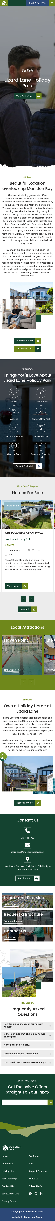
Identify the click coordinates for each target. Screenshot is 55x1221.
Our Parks (34, 1156)
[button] (23, 599)
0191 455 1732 (27, 838)
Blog (31, 1164)
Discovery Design (33, 1217)
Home (5, 1156)
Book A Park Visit (10, 1194)
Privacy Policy (9, 1201)
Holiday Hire (8, 1171)
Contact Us (8, 1186)
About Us (33, 1179)
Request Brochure (38, 1171)
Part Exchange (9, 1179)
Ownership (7, 1164)
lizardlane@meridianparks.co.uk (27, 852)
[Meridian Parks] (12, 1147)
